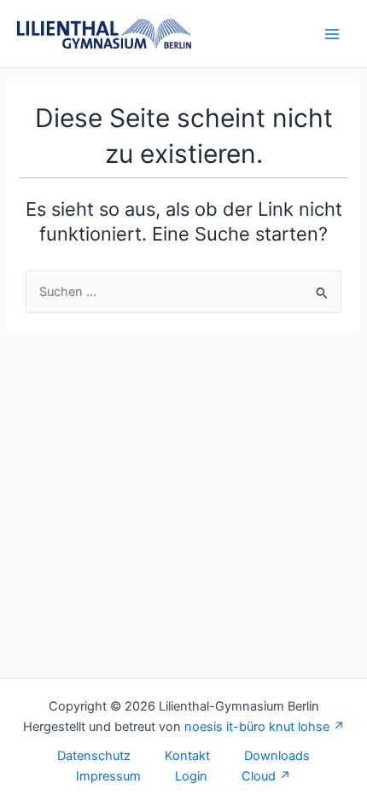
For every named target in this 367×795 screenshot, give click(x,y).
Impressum (108, 776)
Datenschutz (94, 755)
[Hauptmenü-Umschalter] (332, 34)
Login (191, 776)
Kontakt (187, 755)
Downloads (277, 755)
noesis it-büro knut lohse (256, 726)
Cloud (259, 776)
